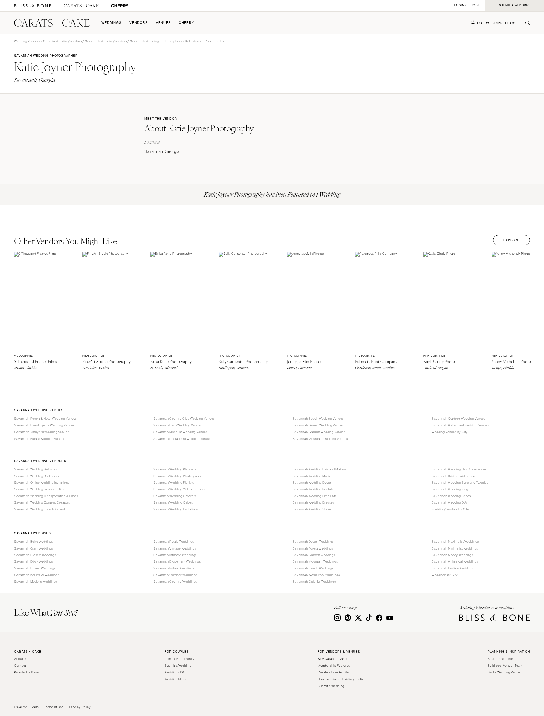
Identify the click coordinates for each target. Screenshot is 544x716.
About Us (20, 658)
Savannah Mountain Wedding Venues (320, 438)
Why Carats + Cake (332, 658)
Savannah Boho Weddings (33, 541)
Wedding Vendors (27, 41)
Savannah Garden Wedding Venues (319, 432)
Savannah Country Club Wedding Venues (184, 418)
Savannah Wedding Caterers (174, 496)
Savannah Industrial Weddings (36, 574)
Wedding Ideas (175, 679)
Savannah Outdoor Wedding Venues (459, 418)
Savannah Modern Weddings (35, 581)
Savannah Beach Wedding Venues (318, 418)
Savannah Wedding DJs (449, 502)
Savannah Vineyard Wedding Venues (41, 432)
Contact (20, 665)
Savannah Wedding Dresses (313, 502)
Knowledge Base (26, 672)
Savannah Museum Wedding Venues (180, 432)
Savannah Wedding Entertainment (39, 509)
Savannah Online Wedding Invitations (41, 482)
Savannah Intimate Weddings (174, 555)
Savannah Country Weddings (175, 581)
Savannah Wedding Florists (173, 482)
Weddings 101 (174, 672)
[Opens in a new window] (32, 6)
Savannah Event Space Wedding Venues (44, 425)
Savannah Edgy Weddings (33, 561)
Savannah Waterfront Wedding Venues (460, 425)
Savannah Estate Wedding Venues (39, 438)
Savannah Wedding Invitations (175, 509)
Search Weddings (501, 658)
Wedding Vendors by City (450, 509)
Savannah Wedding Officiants (315, 496)
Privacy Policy (80, 707)
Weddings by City (445, 574)
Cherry (186, 23)
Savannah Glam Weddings (33, 548)
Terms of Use (53, 707)
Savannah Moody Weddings (452, 555)
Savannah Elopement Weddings (177, 561)
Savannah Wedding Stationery (37, 476)
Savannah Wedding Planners (174, 469)
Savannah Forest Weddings (313, 548)
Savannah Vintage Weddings (174, 548)
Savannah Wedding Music (312, 476)
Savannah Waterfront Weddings (316, 574)
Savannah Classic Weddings (35, 555)
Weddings (111, 23)
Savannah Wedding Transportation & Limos (46, 496)
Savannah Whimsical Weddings (455, 561)
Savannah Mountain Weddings (315, 561)
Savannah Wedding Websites (35, 469)
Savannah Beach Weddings (313, 568)
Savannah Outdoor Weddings (175, 574)
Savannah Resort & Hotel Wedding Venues (45, 418)
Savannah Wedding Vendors (106, 41)
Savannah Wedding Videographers (179, 489)
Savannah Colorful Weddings (314, 581)
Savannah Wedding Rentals (313, 489)
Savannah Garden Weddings (314, 555)
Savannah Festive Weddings (453, 568)
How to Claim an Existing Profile (341, 679)
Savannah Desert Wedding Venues (318, 425)
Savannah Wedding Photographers (156, 41)
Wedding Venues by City (450, 432)
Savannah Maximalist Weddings (455, 541)
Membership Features (334, 665)
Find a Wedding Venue (504, 672)
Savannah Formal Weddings (35, 568)
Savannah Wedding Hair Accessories (459, 469)
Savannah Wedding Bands (451, 496)
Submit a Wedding (178, 665)
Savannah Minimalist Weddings (455, 548)
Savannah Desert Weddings (313, 541)
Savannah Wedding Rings (451, 489)
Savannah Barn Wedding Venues (177, 425)
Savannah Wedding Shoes (312, 509)
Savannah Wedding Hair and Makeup (320, 469)
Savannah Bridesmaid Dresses (454, 476)
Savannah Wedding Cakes (173, 502)
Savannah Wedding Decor (312, 482)
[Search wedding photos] (119, 6)
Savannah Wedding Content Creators (42, 502)
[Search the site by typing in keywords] (525, 23)
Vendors (138, 23)
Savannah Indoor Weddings (173, 568)
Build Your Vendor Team (505, 665)
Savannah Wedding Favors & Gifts (39, 489)
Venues (163, 23)
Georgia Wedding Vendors (62, 41)
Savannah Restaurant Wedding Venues (182, 438)
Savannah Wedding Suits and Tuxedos (460, 482)
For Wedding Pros (496, 23)
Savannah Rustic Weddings (173, 541)
